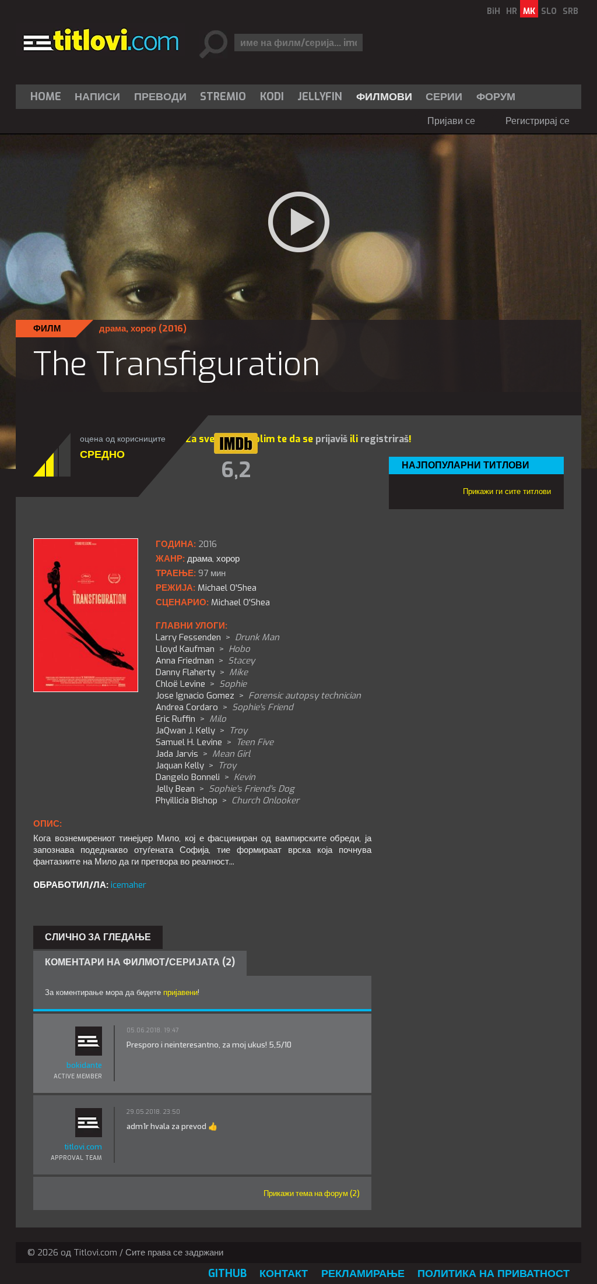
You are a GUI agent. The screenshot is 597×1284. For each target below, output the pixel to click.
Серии (444, 97)
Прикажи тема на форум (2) (312, 1193)
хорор (143, 328)
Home (45, 97)
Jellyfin (319, 97)
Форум (495, 97)
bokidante (84, 1065)
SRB (570, 11)
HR (511, 11)
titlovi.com (83, 1147)
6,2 (236, 470)
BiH (493, 11)
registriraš (384, 439)
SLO (549, 11)
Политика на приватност (493, 1274)
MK (529, 11)
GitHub (227, 1274)
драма (112, 328)
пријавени (180, 992)
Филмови (384, 97)
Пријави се (451, 121)
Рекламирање (363, 1274)
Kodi (272, 97)
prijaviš (331, 439)
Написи (97, 97)
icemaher (128, 885)
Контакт (283, 1274)
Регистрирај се (537, 121)
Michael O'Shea (240, 602)
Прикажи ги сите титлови (507, 491)
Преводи (160, 97)
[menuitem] (48, 96)
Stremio (223, 97)
